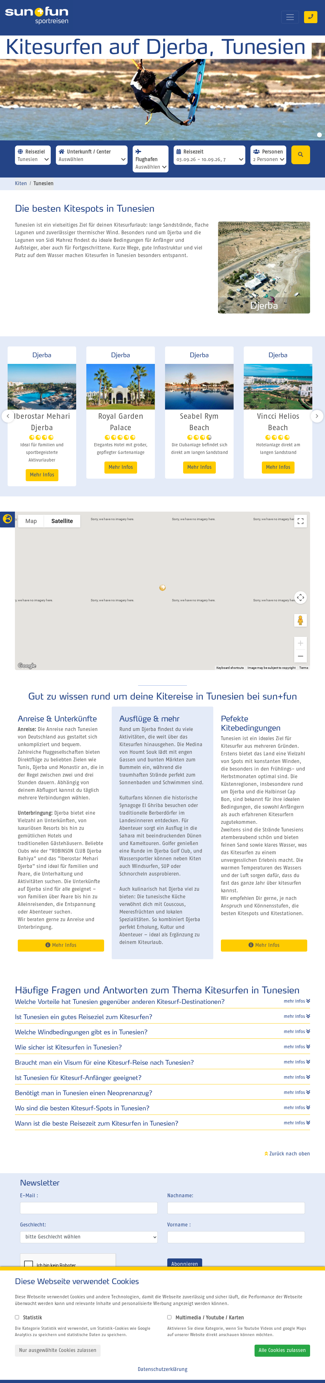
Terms (303, 667)
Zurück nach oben (289, 1154)
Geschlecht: (33, 1225)
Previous (8, 416)
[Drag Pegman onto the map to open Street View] (300, 620)
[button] (162, 587)
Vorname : (179, 1225)
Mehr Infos (42, 467)
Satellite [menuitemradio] (62, 521)
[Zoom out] (300, 656)
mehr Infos (295, 1001)
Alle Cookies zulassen (282, 1350)
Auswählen (71, 159)
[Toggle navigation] (290, 17)
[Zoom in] (300, 643)
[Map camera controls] (300, 597)
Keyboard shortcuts (230, 667)
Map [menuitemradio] (31, 521)
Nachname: (180, 1196)
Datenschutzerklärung (162, 1369)
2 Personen (265, 159)
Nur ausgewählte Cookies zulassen (57, 1350)
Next (317, 416)
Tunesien (28, 159)
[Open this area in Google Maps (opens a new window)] (27, 666)
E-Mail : (29, 1196)
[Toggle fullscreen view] (300, 521)
